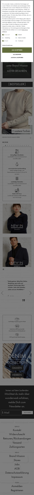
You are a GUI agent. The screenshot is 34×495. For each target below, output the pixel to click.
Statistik (20, 34)
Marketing (7, 38)
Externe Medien (22, 38)
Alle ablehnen (17, 54)
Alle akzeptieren (17, 50)
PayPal (6, 41)
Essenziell (7, 34)
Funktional (20, 41)
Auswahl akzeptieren (17, 57)
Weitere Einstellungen (7, 45)
